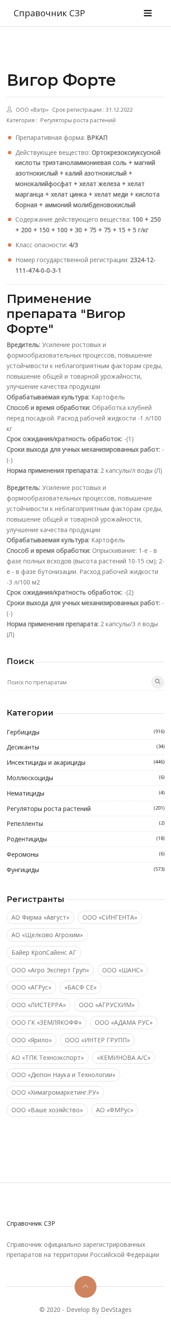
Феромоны (85, 854)
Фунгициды (85, 870)
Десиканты (85, 747)
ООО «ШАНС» (122, 970)
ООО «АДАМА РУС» (124, 1022)
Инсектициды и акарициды (85, 762)
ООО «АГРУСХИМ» (107, 1005)
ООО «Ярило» (31, 1040)
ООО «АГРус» (31, 987)
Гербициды (85, 732)
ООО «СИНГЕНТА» (109, 917)
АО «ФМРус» (114, 1110)
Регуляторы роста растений (78, 120)
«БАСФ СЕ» (80, 987)
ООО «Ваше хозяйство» (47, 1110)
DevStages (116, 1309)
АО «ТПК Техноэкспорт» (47, 1057)
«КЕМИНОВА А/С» (123, 1057)
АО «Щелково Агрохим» (47, 935)
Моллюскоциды (85, 778)
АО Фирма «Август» (40, 917)
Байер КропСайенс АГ (43, 952)
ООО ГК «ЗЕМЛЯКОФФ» (46, 1022)
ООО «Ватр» (32, 109)
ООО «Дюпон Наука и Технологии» (63, 1074)
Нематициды (85, 793)
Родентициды (85, 839)
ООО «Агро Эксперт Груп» (50, 970)
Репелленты (85, 823)
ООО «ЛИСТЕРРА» (38, 1005)
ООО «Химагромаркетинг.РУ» (55, 1092)
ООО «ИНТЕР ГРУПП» (97, 1040)
